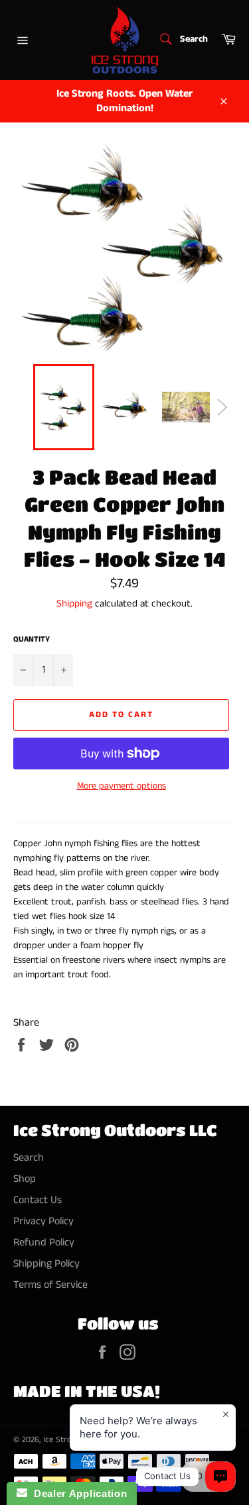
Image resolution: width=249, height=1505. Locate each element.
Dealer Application (77, 1493)
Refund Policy (43, 1242)
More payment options (121, 786)
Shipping (74, 603)
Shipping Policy (46, 1263)
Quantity (31, 639)
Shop (24, 1179)
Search (28, 1157)
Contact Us (37, 1200)
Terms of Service (50, 1284)
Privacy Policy (43, 1221)
